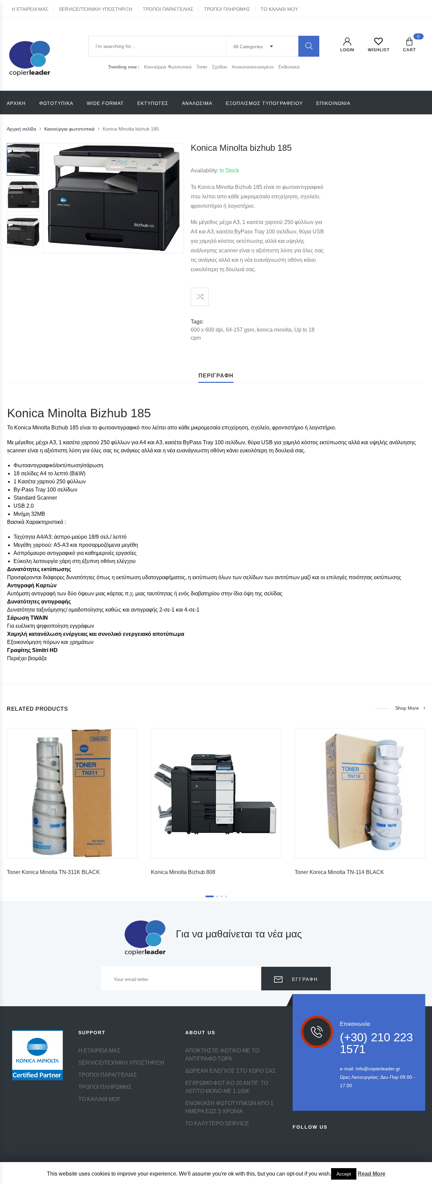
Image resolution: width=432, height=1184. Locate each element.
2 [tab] (217, 896)
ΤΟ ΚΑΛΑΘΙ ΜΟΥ (279, 9)
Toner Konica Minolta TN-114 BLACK (339, 872)
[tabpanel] (72, 804)
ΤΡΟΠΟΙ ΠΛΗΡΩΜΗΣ (227, 9)
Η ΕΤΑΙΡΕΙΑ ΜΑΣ (30, 9)
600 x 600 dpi (207, 330)
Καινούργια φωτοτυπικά (69, 129)
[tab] (216, 376)
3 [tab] (221, 896)
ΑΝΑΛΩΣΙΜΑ (197, 103)
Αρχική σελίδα (21, 129)
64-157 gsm (240, 330)
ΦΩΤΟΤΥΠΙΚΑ (56, 103)
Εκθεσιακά (289, 66)
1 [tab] (210, 896)
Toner (202, 66)
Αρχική (16, 103)
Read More (371, 1174)
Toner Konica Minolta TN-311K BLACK (53, 872)
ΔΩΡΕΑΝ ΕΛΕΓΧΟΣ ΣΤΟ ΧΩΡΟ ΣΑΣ (230, 1071)
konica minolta (274, 330)
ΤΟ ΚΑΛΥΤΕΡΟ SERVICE (217, 1123)
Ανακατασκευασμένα (253, 66)
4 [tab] (226, 896)
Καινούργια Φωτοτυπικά (168, 66)
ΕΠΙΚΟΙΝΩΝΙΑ (333, 103)
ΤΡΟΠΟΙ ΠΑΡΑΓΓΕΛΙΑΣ (168, 9)
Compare (200, 297)
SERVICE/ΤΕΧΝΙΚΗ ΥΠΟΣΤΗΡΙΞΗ (95, 9)
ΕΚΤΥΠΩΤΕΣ (152, 103)
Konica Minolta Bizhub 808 (183, 872)
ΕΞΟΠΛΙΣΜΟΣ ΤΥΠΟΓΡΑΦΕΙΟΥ (264, 103)
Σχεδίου (220, 66)
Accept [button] (343, 1174)
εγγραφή (304, 979)
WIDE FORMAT (105, 103)
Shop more (407, 708)
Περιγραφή (216, 375)
